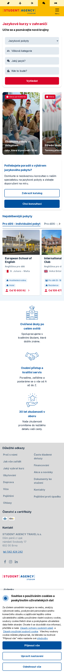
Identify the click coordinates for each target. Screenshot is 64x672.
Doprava (8, 482)
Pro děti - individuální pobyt (21, 223)
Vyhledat (32, 80)
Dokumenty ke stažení (43, 480)
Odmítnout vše (32, 666)
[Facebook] (5, 562)
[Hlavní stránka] (19, 11)
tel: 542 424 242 (13, 551)
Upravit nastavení (32, 656)
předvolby (42, 638)
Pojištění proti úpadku (47, 496)
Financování (41, 465)
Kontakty (39, 489)
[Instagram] (10, 562)
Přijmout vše (32, 645)
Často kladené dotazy (43, 456)
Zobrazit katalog (32, 193)
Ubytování (9, 475)
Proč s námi (10, 454)
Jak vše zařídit (12, 461)
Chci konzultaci (32, 203)
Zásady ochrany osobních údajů (36, 628)
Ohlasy (7, 502)
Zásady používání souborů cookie (20, 631)
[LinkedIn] (16, 562)
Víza (6, 489)
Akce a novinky (43, 472)
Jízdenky (8, 589)
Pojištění (8, 495)
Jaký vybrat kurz (13, 468)
